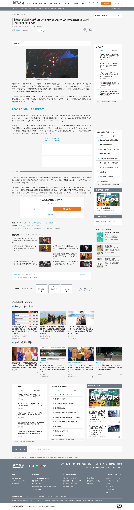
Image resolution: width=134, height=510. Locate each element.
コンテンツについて (112, 481)
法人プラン (109, 486)
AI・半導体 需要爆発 (103, 208)
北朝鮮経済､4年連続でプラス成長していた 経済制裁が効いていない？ (65, 263)
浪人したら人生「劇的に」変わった (110, 140)
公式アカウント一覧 (52, 496)
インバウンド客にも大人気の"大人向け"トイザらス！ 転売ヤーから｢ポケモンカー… (109, 65)
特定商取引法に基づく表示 (59, 500)
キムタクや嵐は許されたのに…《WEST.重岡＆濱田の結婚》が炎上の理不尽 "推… (109, 83)
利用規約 (108, 492)
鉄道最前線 (103, 172)
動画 (55, 3)
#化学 (28, 225)
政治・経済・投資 (26, 8)
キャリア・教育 (38, 8)
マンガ (61, 3)
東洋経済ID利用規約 (75, 500)
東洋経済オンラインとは (102, 15)
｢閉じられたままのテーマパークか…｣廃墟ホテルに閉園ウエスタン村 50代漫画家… (109, 74)
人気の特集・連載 (103, 132)
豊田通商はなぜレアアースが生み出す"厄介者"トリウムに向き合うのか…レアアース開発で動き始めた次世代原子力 (52, 369)
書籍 (83, 3)
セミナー (68, 3)
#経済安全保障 (36, 223)
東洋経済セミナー (68, 486)
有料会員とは (52, 214)
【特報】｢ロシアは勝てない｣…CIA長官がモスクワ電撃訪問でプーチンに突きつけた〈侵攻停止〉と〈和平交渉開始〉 (80, 369)
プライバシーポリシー (36, 500)
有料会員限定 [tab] (114, 50)
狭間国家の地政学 (110, 259)
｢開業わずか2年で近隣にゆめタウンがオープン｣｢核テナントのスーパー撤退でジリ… (109, 55)
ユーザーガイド (110, 489)
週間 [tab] (114, 136)
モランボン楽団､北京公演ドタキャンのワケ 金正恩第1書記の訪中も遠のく (24, 263)
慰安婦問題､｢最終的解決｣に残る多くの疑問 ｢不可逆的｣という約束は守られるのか (65, 256)
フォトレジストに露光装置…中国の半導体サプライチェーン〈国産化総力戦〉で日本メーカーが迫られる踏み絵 (97, 415)
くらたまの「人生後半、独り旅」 (109, 149)
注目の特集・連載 (102, 190)
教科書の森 (90, 483)
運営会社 (33, 496)
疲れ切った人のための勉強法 (112, 233)
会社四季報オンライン (38, 481)
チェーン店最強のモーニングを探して (110, 167)
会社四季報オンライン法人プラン (72, 481)
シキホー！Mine (36, 489)
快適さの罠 (108, 246)
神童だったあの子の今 (106, 176)
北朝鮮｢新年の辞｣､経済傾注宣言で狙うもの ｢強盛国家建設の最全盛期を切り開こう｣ (24, 248)
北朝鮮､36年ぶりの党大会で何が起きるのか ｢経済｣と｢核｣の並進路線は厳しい (25, 241)
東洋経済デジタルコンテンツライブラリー (44, 486)
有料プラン (109, 483)
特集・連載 (42, 3)
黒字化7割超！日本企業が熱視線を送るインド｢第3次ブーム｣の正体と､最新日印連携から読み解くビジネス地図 (24, 365)
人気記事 (99, 47)
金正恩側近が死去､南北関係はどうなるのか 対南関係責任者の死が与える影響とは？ (65, 248)
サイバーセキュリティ (18, 481)
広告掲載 (63, 496)
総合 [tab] (102, 50)
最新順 (35, 3)
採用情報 (41, 496)
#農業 (36, 225)
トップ (29, 3)
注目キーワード (101, 216)
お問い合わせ (99, 500)
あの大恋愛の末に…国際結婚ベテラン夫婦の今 (110, 163)
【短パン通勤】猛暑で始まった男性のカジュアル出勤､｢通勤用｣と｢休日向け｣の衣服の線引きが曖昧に (109, 367)
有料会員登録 (106, 3)
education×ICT (16, 478)
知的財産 (47, 500)
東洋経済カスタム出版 (93, 481)
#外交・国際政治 (48, 223)
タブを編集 (118, 8)
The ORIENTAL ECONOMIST (40, 478)
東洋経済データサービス (70, 483)
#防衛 (20, 225)
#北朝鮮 (25, 223)
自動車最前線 (104, 181)
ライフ (47, 8)
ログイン (117, 3)
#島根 (104, 221)
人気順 (50, 3)
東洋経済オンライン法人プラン (72, 478)
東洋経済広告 (91, 478)
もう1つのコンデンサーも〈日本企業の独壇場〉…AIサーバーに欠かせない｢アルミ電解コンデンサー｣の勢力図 (97, 430)
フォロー (40, 30)
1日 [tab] (102, 136)
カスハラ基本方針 (88, 500)
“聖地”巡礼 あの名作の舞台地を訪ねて (110, 158)
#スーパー (99, 221)
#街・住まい (111, 221)
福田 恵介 (19, 30)
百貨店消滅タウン (105, 153)
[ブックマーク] (85, 30)
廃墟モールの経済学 (106, 144)
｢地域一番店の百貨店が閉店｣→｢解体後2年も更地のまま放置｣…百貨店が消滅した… (109, 93)
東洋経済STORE (36, 483)
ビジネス (16, 8)
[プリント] (90, 30)
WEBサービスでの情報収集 (20, 500)
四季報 (76, 3)
